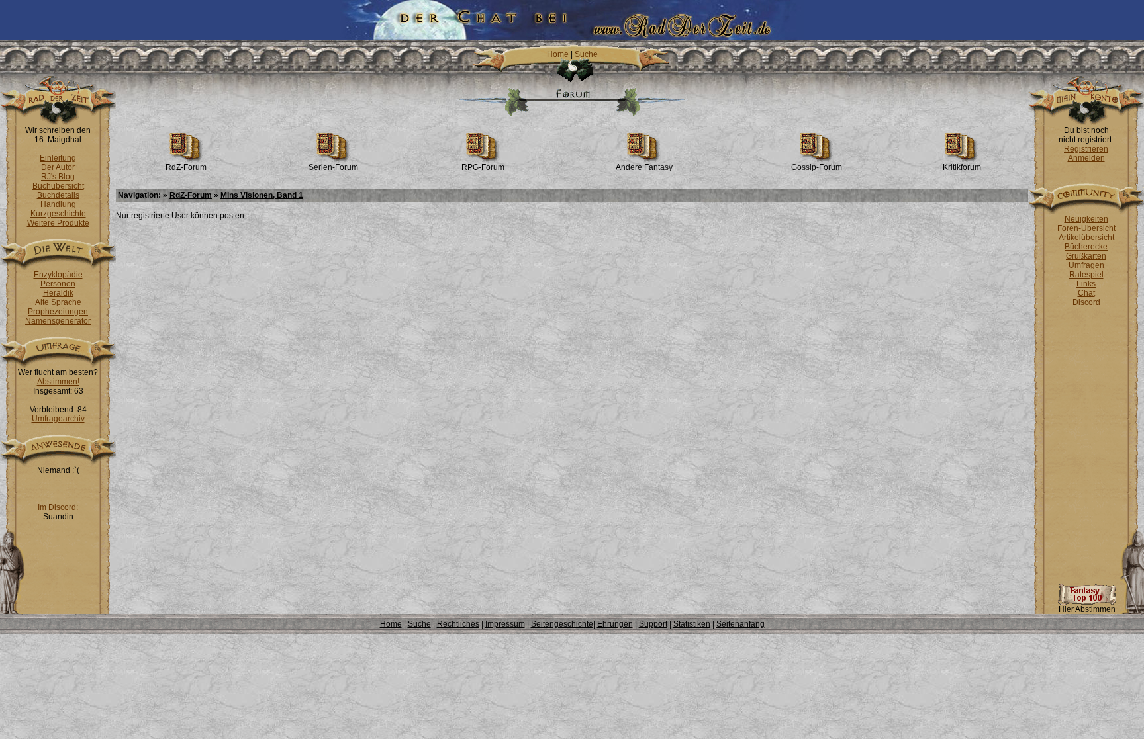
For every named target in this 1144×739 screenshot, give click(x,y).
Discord (1086, 302)
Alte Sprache (58, 302)
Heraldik (58, 293)
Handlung (58, 204)
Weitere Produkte (58, 223)
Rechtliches (458, 624)
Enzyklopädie (58, 274)
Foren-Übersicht (1086, 228)
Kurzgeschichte (58, 213)
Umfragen (1086, 265)
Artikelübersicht (1086, 237)
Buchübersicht (58, 186)
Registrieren (1086, 148)
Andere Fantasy (644, 167)
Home (558, 54)
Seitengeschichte (562, 624)
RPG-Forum (482, 167)
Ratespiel (1086, 274)
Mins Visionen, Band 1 (261, 195)
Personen (57, 283)
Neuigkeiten (1086, 219)
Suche (586, 54)
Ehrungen (615, 624)
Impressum (505, 624)
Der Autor (58, 167)
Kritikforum (962, 167)
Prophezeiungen (58, 311)
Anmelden (1086, 158)
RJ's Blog (58, 176)
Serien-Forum (333, 167)
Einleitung (58, 158)
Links (1086, 283)
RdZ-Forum (186, 167)
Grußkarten (1086, 256)
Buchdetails (58, 195)
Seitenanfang (740, 624)
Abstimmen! (58, 381)
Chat (1086, 293)
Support (653, 624)
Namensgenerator (58, 321)
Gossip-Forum (816, 167)
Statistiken (691, 624)
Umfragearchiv (58, 418)
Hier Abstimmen (1087, 609)
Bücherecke (1086, 246)
